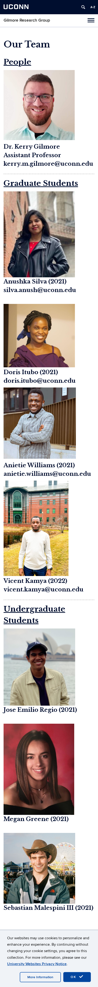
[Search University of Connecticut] (83, 7)
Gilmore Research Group (27, 20)
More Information (40, 977)
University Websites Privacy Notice (37, 964)
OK (74, 977)
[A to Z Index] (93, 7)
